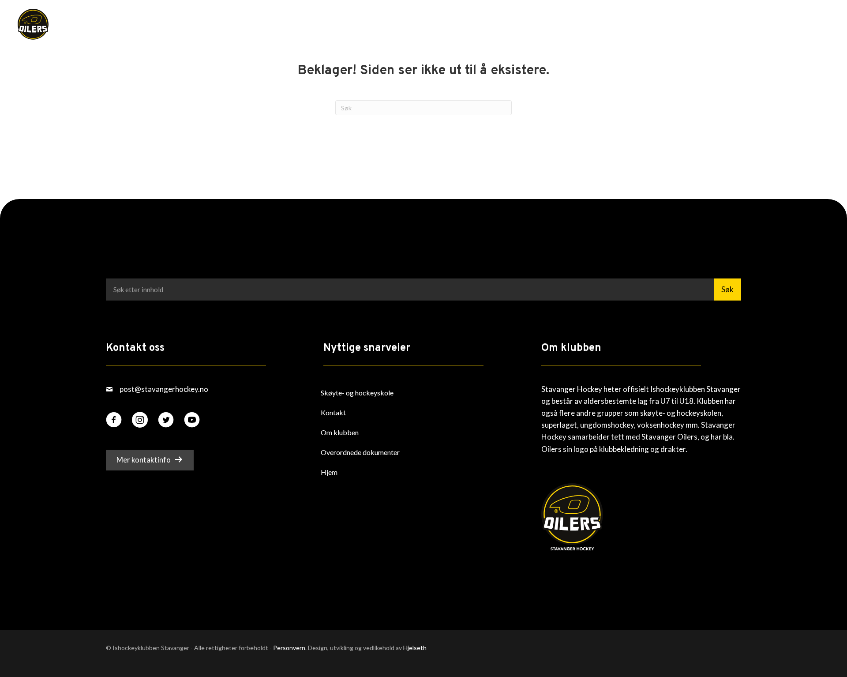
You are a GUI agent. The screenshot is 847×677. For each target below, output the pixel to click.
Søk (727, 289)
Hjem (329, 472)
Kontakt (333, 412)
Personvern (289, 647)
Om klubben (340, 432)
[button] (807, 26)
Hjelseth (415, 647)
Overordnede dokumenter (360, 452)
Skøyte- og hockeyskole (357, 392)
